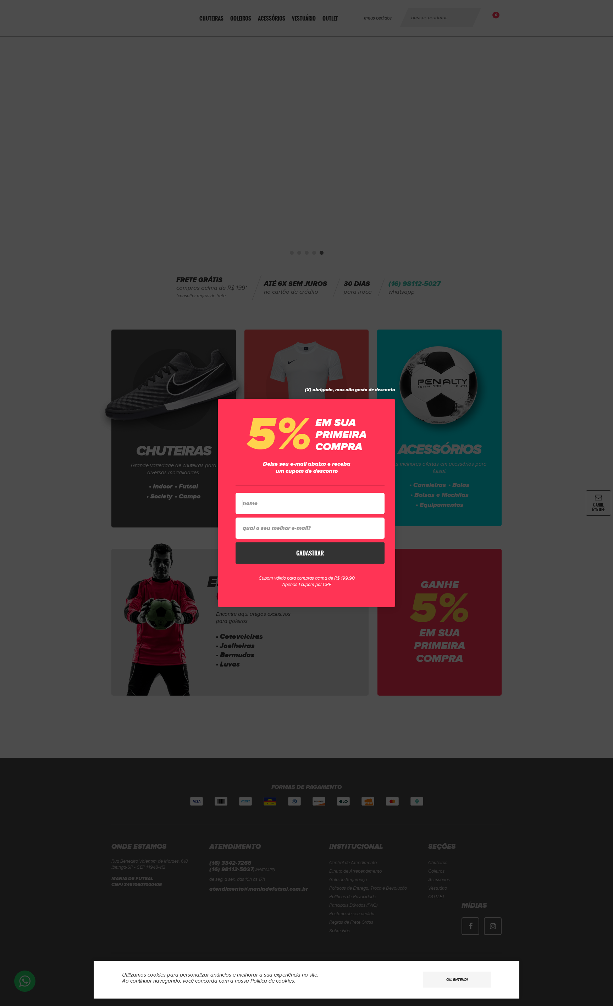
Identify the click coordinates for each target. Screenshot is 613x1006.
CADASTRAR (310, 553)
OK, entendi (457, 980)
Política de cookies (272, 981)
